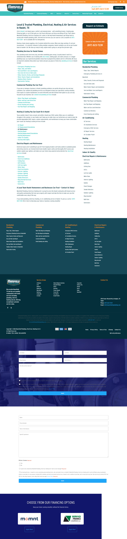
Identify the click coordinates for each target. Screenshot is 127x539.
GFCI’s (85, 170)
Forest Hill (55, 292)
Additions (86, 163)
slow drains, (45, 57)
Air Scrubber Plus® (89, 134)
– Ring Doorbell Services (24, 180)
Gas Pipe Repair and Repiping (92, 104)
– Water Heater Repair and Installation (28, 77)
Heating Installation (89, 148)
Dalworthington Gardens (59, 283)
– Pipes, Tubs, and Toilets (24, 69)
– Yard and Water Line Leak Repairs (27, 71)
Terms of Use (103, 329)
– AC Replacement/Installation (26, 127)
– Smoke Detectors (22, 177)
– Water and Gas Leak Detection (26, 100)
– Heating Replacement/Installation (27, 133)
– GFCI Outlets (21, 163)
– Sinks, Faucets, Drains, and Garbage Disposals (30, 75)
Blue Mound (39, 290)
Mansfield (79, 292)
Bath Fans (86, 199)
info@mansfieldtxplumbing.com (112, 305)
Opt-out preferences (115, 333)
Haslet (22, 31)
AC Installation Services (90, 125)
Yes (21, 463)
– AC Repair (20, 125)
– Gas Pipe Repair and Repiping (26, 107)
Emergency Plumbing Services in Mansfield (16, 233)
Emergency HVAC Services (91, 128)
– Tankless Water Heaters (24, 79)
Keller (78, 290)
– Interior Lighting (22, 171)
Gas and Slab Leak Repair (12, 238)
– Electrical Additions (23, 159)
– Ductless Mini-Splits (23, 140)
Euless (54, 286)
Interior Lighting (88, 179)
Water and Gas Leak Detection (92, 107)
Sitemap (111, 329)
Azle (38, 284)
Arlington (39, 283)
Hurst (78, 288)
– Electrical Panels (22, 175)
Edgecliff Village (57, 284)
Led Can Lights (88, 173)
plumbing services (67, 61)
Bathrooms (87, 160)
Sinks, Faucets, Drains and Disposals (94, 80)
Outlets (86, 183)
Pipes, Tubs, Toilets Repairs (91, 70)
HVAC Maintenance (69, 244)
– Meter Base (21, 167)
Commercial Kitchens (90, 111)
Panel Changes (88, 186)
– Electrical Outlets (22, 169)
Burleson (39, 292)
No (21, 465)
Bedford (38, 286)
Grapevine (79, 283)
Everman (55, 288)
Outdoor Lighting (88, 193)
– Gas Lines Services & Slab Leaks (26, 73)
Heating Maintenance (90, 145)
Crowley (38, 295)
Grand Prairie (56, 295)
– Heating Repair (22, 131)
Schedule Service (119, 7)
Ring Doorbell (87, 196)
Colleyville (39, 294)
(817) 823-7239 (91, 320)
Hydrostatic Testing (89, 93)
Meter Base (87, 176)
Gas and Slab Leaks (89, 84)
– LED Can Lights (22, 165)
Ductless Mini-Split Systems (71, 249)
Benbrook (39, 288)
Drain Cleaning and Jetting (91, 114)
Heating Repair (88, 142)
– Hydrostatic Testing (23, 81)
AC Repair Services (89, 131)
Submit (62, 393)
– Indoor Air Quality (22, 137)
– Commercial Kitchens (23, 102)
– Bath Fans (20, 182)
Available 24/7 (96, 6)
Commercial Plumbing (42, 13)
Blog (95, 13)
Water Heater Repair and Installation (94, 87)
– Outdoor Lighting (22, 173)
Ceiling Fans (87, 166)
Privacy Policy (94, 329)
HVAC (51, 13)
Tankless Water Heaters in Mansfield (14, 247)
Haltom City (79, 284)
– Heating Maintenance (23, 135)
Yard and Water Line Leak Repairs (93, 90)
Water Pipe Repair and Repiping (92, 101)
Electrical (59, 13)
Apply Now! (29, 529)
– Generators (21, 184)
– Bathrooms (20, 157)
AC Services (87, 121)
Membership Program (87, 13)
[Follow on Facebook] (120, 1)
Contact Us (100, 13)
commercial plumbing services (43, 95)
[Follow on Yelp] (124, 1)
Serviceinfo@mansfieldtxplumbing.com (37, 322)
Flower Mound (56, 290)
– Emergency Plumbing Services (26, 66)
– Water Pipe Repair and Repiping (26, 98)
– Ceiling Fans (21, 161)
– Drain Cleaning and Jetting (25, 104)
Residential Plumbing (28, 13)
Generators (87, 203)
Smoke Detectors (88, 189)
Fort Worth (55, 294)
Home (86, 329)
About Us (67, 13)
